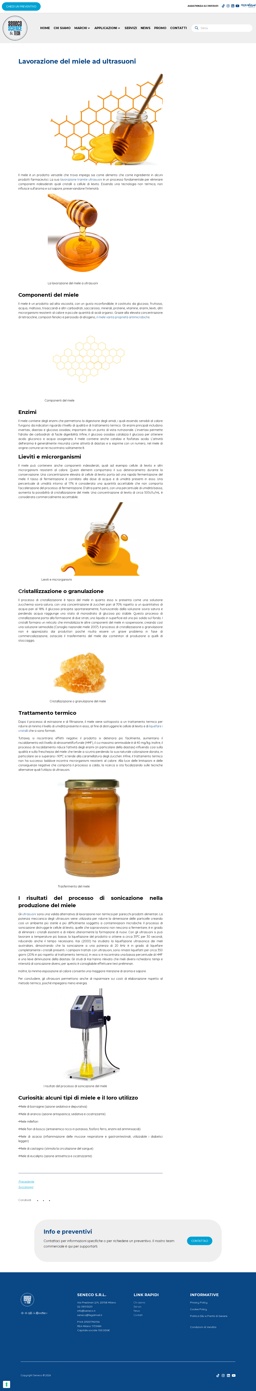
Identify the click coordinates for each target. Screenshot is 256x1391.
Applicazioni (105, 28)
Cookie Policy (198, 1309)
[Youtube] (237, 6)
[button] (37, 1200)
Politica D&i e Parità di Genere (208, 1316)
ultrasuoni (29, 914)
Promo (160, 28)
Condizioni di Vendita (203, 1327)
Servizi (131, 28)
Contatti (178, 28)
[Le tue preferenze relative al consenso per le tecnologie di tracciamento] (6, 1384)
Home (45, 28)
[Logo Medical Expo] (245, 5)
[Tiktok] (223, 6)
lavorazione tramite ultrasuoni (81, 179)
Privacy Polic (198, 1302)
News (145, 28)
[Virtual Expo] (251, 5)
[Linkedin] (232, 6)
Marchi (80, 28)
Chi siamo (62, 28)
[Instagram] (228, 6)
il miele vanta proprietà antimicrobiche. (123, 317)
